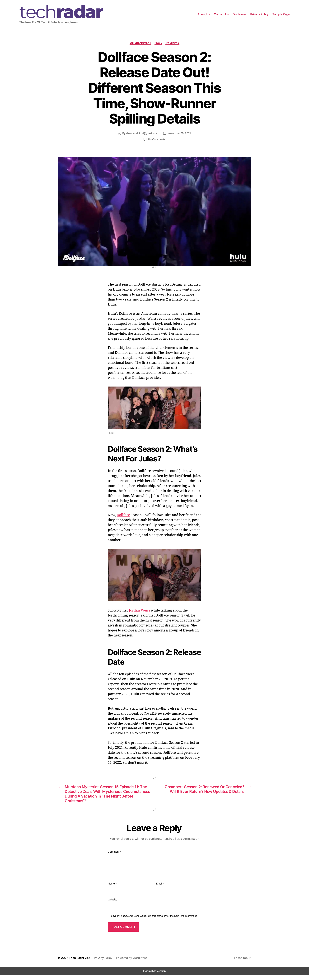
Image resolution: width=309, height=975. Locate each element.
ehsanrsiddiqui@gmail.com (142, 133)
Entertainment (140, 42)
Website (112, 899)
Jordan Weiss (139, 610)
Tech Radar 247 (79, 958)
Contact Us (221, 14)
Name (112, 883)
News (158, 42)
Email (160, 883)
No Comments (156, 139)
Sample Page (281, 14)
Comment (115, 851)
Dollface (123, 515)
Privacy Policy (259, 14)
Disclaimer (239, 14)
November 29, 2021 (179, 133)
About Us (203, 14)
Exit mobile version (154, 971)
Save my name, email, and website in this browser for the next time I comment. (154, 915)
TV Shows (172, 42)
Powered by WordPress (131, 958)
